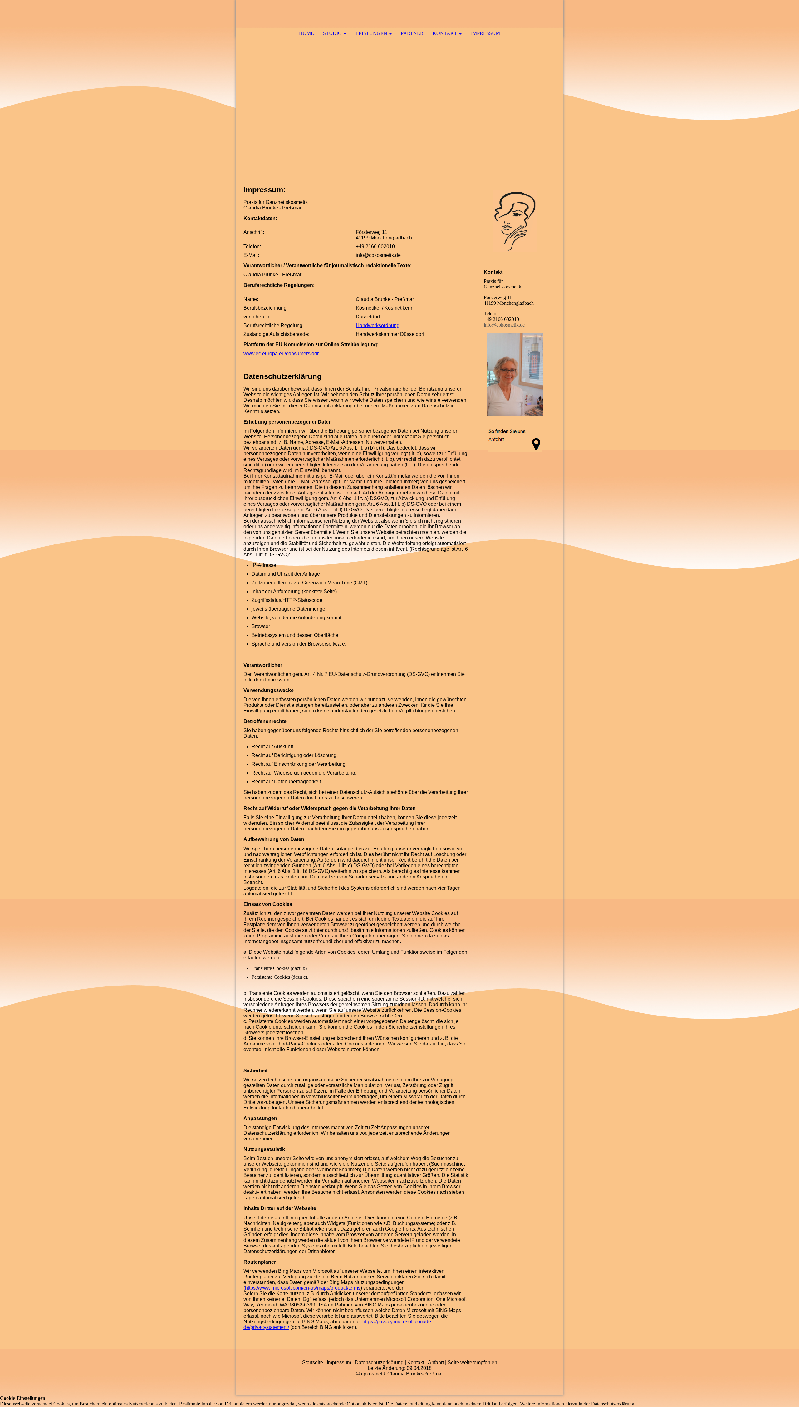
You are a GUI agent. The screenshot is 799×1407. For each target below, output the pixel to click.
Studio (332, 33)
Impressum (485, 33)
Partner (412, 33)
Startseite (312, 1362)
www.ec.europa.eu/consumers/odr (281, 353)
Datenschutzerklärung (379, 1362)
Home (306, 33)
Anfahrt (436, 1362)
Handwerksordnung (378, 325)
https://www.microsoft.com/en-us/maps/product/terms (302, 1288)
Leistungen (371, 33)
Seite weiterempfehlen (472, 1362)
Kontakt (445, 33)
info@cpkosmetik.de (504, 324)
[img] (399, 90)
